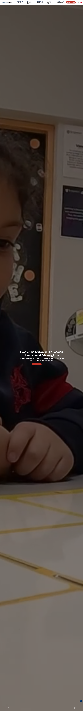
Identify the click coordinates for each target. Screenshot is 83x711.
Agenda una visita (47, 364)
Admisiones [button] (29, 1)
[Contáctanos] (76, 2)
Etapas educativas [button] (20, 1)
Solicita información (71, 2)
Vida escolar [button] (49, 1)
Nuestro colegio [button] (40, 1)
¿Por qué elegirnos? (36, 364)
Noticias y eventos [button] (60, 1)
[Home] (7, 2)
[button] (78, 2)
